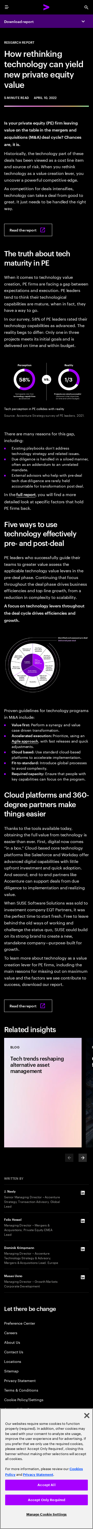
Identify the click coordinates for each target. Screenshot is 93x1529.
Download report (19, 21)
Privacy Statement (20, 1380)
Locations (12, 1361)
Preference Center (19, 1323)
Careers (10, 1332)
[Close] (86, 1415)
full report (25, 494)
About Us (12, 1342)
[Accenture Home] (46, 7)
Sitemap (11, 1370)
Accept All (46, 1485)
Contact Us (13, 1351)
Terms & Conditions (21, 1390)
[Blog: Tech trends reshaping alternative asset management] (43, 1092)
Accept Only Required (46, 1500)
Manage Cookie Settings (46, 1514)
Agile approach (25, 740)
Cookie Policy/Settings (23, 1399)
